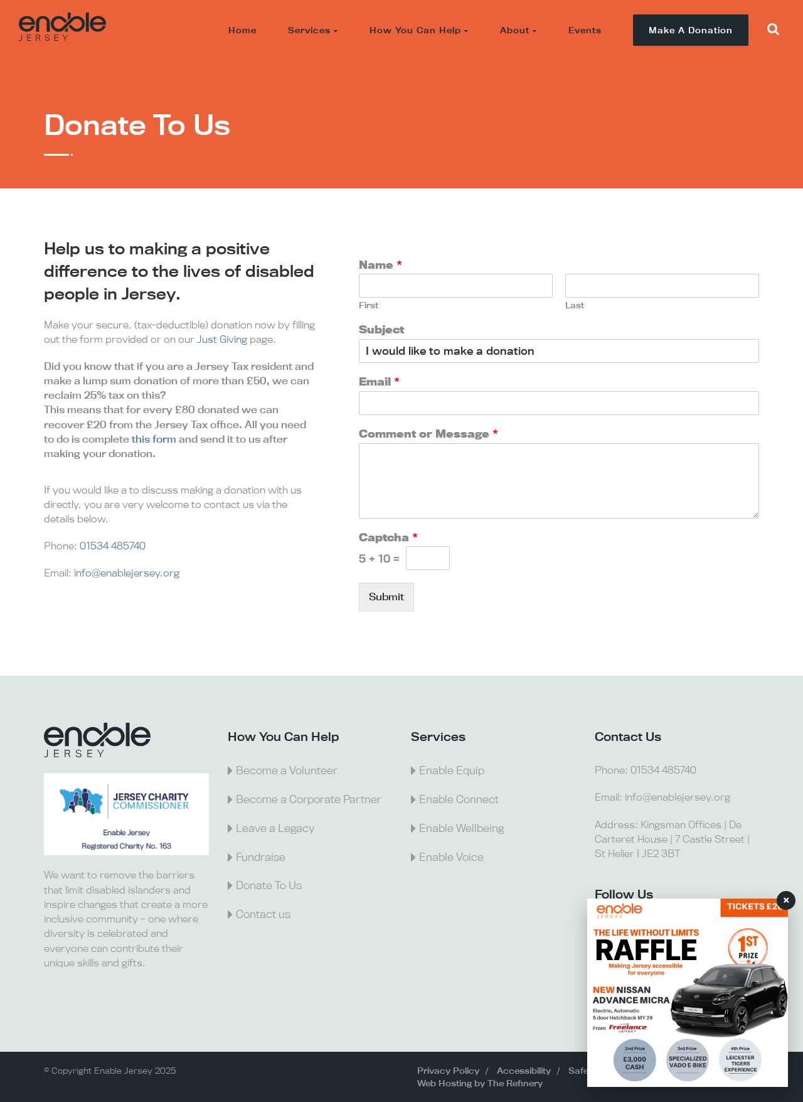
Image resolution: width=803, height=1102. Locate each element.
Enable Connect (459, 799)
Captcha (388, 537)
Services (309, 30)
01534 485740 (113, 545)
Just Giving (222, 339)
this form (154, 439)
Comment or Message (428, 434)
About (514, 30)
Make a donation (691, 30)
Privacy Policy (448, 1070)
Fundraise (260, 856)
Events (585, 30)
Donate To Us (269, 885)
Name (380, 265)
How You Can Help (415, 30)
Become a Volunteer (287, 770)
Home (242, 30)
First (368, 305)
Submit (386, 596)
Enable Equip (451, 770)
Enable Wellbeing (461, 828)
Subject (381, 329)
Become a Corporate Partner (308, 799)
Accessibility (524, 1070)
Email (379, 381)
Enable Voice (451, 856)
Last (574, 305)
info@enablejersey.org (126, 572)
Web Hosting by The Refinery (480, 1083)
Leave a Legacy (275, 828)
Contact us (263, 914)
